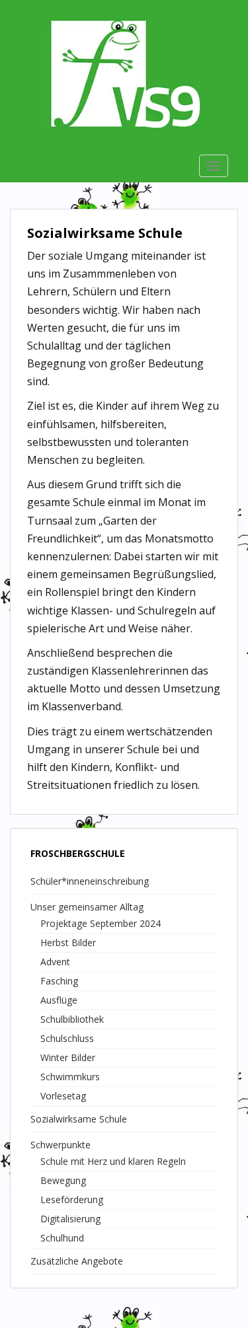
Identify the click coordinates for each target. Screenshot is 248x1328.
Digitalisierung (70, 1218)
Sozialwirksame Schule (78, 1119)
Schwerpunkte (60, 1144)
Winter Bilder (67, 1057)
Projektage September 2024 (100, 923)
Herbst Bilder (68, 942)
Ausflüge (58, 1000)
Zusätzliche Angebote (76, 1261)
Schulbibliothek (72, 1019)
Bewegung (63, 1180)
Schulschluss (67, 1038)
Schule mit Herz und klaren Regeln (113, 1161)
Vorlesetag (63, 1095)
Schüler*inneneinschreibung (89, 881)
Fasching (59, 981)
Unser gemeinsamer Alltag (87, 907)
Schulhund (62, 1238)
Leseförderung (71, 1199)
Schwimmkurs (70, 1076)
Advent (55, 961)
